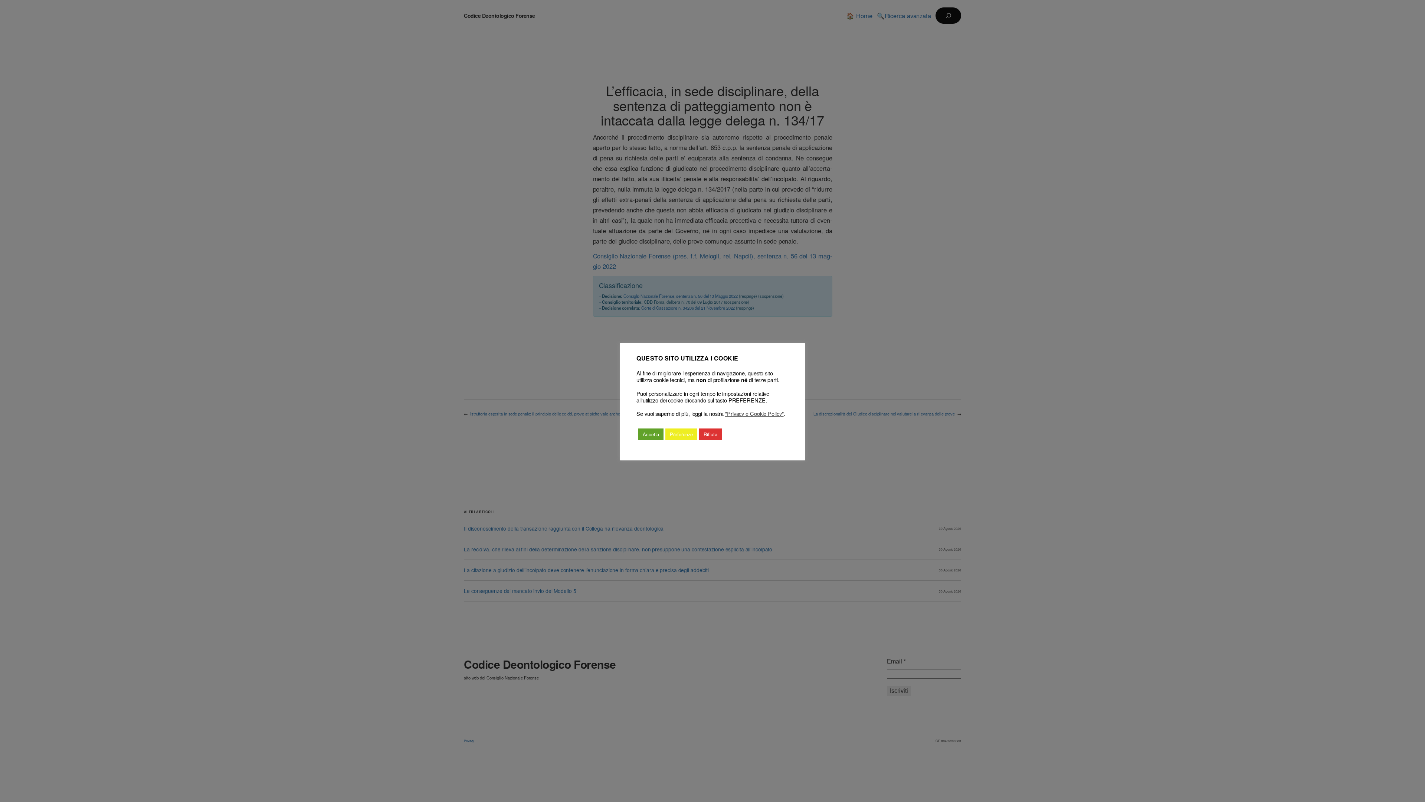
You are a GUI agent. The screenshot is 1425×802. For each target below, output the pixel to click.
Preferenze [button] (681, 434)
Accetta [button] (651, 434)
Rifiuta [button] (710, 434)
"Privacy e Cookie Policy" (754, 413)
